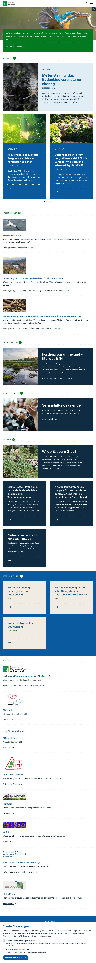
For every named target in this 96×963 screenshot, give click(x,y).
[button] (44, 201)
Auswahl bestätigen (13, 958)
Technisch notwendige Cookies (20, 940)
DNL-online (8, 720)
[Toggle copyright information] (94, 9)
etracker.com (61, 933)
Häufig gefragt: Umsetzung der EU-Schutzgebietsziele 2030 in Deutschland (36, 290)
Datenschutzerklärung (42, 936)
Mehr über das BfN (13, 46)
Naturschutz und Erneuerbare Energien (20, 872)
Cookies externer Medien (17, 949)
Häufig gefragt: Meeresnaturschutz (18, 247)
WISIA (6, 841)
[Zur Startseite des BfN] (43, 3)
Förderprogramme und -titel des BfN (58, 378)
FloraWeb (7, 813)
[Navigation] (91, 3)
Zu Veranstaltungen (50, 419)
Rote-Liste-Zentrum (11, 784)
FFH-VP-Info (8, 903)
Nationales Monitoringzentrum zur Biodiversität (23, 685)
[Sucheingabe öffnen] (86, 3)
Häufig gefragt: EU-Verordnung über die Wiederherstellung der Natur (33, 328)
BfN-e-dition (8, 747)
